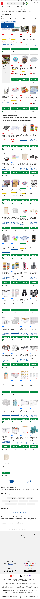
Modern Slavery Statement (33, 544)
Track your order (14, 541)
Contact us (3, 537)
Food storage (26, 529)
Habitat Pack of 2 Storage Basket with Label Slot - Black (5, 191)
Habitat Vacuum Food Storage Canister (24, 69)
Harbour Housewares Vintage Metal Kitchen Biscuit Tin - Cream (24, 164)
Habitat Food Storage (23, 512)
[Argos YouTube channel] (4, 571)
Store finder (3, 539)
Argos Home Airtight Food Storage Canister (24, 135)
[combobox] (15, 3)
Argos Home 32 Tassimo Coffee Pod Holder (6, 97)
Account (2, 541)
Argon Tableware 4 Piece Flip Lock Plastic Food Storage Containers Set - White (6, 329)
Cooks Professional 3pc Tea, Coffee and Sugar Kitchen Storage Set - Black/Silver (34, 301)
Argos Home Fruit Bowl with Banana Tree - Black (6, 164)
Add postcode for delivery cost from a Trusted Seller (33, 140)
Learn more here (10, 564)
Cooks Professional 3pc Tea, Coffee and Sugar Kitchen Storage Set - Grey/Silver (6, 246)
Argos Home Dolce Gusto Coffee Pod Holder (24, 273)
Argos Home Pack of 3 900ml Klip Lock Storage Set (6, 37)
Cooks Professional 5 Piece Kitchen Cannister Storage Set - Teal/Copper (34, 438)
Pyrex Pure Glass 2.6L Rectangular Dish (24, 246)
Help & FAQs (3, 535)
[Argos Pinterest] (13, 571)
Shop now (5, 81)
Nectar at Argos (23, 550)
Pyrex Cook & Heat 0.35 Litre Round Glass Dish (24, 219)
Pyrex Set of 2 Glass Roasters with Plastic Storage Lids (33, 68)
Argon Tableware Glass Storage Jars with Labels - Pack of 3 (34, 191)
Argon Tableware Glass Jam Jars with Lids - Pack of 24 (15, 301)
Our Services (23, 539)
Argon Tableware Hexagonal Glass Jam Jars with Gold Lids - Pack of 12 (24, 383)
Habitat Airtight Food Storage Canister (33, 39)
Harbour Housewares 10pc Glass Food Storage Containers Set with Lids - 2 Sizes (6, 273)
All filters (34, 18)
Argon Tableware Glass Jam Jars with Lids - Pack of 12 (34, 329)
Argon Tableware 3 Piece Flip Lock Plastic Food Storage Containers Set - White (24, 411)
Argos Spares (13, 554)
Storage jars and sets (19, 529)
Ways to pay (23, 537)
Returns (12, 537)
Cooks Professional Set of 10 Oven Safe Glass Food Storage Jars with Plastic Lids (15, 274)
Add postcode (5, 21)
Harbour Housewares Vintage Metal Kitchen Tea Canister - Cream (5, 464)
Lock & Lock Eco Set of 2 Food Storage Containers (15, 190)
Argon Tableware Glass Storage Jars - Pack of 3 (6, 356)
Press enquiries (33, 541)
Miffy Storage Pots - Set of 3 (15, 165)
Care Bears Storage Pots (15, 245)
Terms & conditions (35, 579)
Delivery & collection (14, 535)
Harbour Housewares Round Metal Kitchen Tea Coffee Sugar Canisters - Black (24, 300)
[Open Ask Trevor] (27, 3)
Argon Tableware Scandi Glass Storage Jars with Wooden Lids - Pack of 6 (24, 438)
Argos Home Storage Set (24, 97)
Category (15, 18)
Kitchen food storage (11, 529)
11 (28, 481)
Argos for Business (33, 537)
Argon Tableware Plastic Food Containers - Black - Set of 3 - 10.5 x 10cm (24, 355)
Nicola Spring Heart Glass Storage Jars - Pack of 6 (33, 356)
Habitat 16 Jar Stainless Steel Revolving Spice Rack (24, 39)
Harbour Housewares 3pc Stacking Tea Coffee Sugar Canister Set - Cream (6, 218)
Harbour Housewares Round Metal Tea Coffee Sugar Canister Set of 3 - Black (34, 164)
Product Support (14, 550)
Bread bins (30, 529)
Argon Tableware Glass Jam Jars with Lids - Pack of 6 (15, 383)
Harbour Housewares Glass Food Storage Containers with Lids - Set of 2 (5, 409)
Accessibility (4, 579)
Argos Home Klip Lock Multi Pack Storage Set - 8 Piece (34, 98)
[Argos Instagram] (15, 571)
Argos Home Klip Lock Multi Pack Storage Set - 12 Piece (15, 136)
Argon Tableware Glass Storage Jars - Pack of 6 (15, 438)
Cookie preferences (27, 579)
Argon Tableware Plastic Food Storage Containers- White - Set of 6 (6, 437)
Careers (31, 539)
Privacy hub (9, 579)
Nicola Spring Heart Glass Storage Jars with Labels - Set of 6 (15, 356)
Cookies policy (20, 579)
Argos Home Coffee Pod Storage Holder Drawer (6, 136)
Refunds (12, 539)
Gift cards (22, 541)
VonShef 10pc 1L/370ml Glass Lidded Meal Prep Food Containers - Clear (34, 135)
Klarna (22, 548)
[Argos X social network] (10, 571)
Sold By (24, 18)
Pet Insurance (23, 552)
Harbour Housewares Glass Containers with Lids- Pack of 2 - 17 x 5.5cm (15, 218)
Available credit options (5, 44)
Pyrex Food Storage (15, 512)
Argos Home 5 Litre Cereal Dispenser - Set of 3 (15, 37)
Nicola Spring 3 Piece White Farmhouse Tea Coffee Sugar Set (33, 383)
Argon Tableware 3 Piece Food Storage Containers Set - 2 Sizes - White (34, 411)
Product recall (13, 552)
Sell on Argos (32, 546)
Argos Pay (22, 546)
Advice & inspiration (4, 543)
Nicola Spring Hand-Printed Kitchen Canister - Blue (15, 409)
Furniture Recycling (24, 554)
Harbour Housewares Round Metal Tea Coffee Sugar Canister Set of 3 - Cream (34, 218)
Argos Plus (13, 543)
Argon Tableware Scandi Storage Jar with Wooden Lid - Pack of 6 (24, 329)
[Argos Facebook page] (7, 571)
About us (31, 535)
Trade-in (22, 556)
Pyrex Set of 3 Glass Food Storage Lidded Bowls (14, 68)
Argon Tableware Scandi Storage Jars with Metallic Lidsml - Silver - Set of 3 (6, 301)
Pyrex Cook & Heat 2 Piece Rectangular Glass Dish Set (24, 191)
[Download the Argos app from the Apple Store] (27, 571)
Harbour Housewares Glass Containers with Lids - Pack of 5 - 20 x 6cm (15, 327)
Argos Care (13, 548)
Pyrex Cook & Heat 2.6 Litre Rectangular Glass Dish (15, 98)
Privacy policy (14, 579)
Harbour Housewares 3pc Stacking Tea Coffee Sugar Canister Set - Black (34, 245)
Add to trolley (6, 49)
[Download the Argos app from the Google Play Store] (33, 571)
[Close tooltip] (13, 24)
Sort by (2, 16)
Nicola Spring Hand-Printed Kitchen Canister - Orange (6, 382)
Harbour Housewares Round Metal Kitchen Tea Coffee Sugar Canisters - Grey (34, 273)
